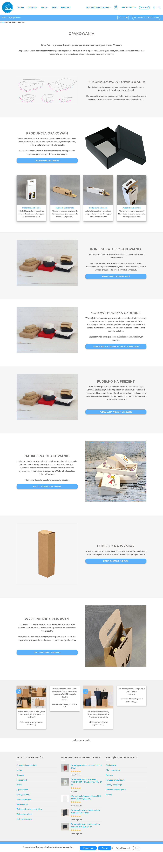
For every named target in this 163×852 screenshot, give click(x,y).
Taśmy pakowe (23, 794)
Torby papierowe (24, 799)
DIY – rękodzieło (113, 770)
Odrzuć (105, 848)
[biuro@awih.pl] (154, 7)
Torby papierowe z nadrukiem (29, 809)
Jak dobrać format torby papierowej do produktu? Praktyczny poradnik (98, 714)
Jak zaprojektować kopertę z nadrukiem (131, 689)
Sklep (44, 7)
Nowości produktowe (115, 780)
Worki (19, 784)
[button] (116, 7)
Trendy (109, 794)
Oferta (32, 7)
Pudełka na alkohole (31, 207)
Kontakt (66, 7)
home (21, 7)
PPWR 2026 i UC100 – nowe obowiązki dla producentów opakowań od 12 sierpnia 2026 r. (65, 692)
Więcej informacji (123, 848)
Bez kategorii (22, 804)
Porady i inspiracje (114, 784)
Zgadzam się (88, 848)
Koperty (20, 775)
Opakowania (22, 789)
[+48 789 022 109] (159, 7)
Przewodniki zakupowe (116, 789)
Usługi (19, 770)
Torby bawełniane (24, 814)
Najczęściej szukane (97, 7)
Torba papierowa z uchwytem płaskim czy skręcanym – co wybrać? (31, 714)
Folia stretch (22, 780)
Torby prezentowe (24, 819)
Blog (54, 7)
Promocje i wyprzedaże (27, 765)
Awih (2, 22)
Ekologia (109, 775)
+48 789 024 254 (129, 7)
